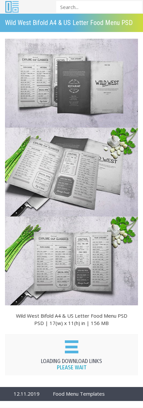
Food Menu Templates (79, 393)
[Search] (135, 6)
